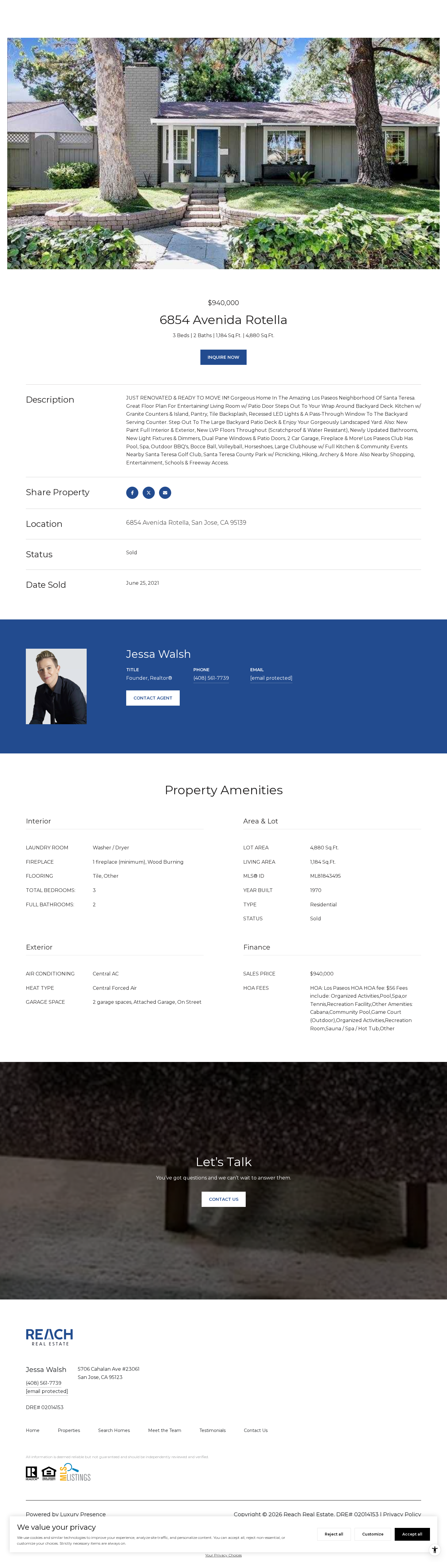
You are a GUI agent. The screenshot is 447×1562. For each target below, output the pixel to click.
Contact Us (256, 1430)
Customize (372, 1534)
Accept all (412, 1534)
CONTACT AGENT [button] (152, 698)
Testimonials (212, 1430)
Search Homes (114, 1430)
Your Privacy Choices (223, 1555)
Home (33, 1430)
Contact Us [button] (223, 1199)
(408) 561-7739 (211, 678)
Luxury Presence (83, 1514)
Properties (69, 1430)
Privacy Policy (402, 1514)
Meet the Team (164, 1430)
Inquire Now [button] (223, 357)
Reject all (334, 1534)
